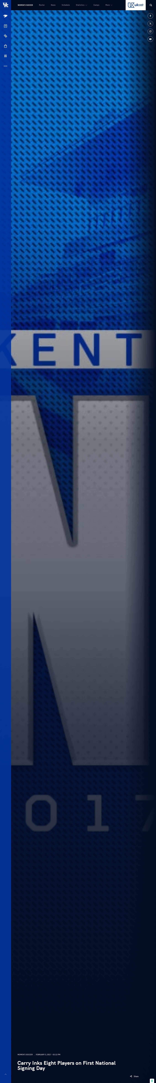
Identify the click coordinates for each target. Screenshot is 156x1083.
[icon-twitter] (150, 23)
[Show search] (151, 5)
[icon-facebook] (150, 16)
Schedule (66, 5)
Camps (96, 5)
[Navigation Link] (5, 16)
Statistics (80, 5)
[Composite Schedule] (5, 26)
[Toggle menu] (5, 1074)
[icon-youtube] (150, 39)
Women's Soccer (25, 5)
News (53, 5)
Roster (42, 5)
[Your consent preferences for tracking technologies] (152, 1081)
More (108, 5)
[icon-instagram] (150, 31)
